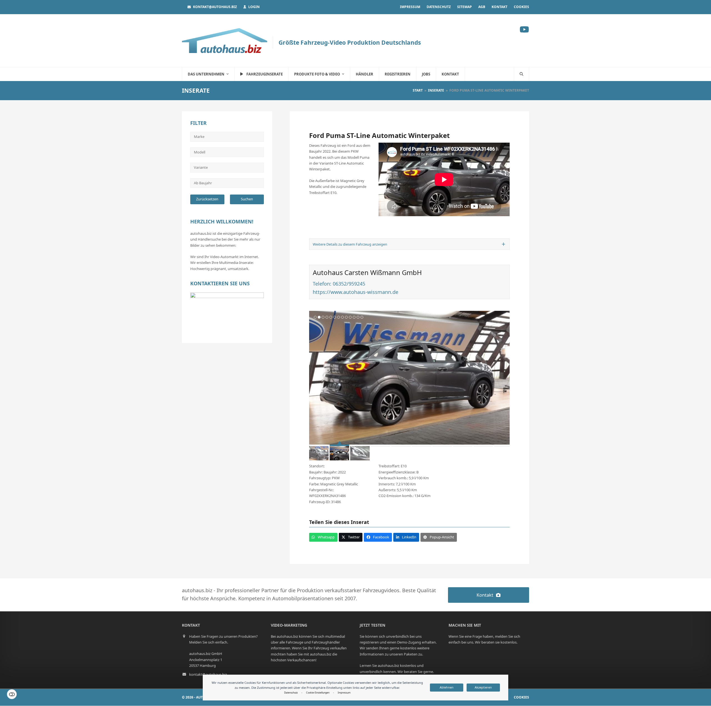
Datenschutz (291, 692)
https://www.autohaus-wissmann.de (355, 292)
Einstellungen (12, 694)
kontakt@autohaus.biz (215, 6)
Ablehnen (447, 687)
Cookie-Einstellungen (317, 692)
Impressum (344, 692)
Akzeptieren (483, 687)
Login (254, 6)
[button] (521, 74)
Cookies (521, 697)
